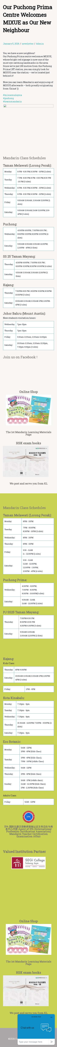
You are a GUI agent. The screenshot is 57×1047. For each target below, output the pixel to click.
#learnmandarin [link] (12, 101)
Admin (40, 43)
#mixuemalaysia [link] (12, 95)
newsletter (28, 43)
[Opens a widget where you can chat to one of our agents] (36, 1029)
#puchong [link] (8, 98)
